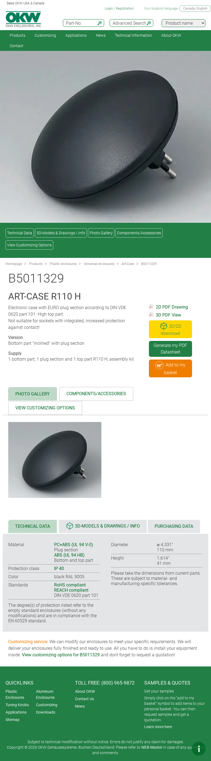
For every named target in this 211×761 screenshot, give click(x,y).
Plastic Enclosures (14, 694)
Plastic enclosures (63, 264)
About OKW (85, 691)
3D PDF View (168, 315)
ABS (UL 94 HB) (69, 555)
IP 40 (59, 568)
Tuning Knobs (17, 705)
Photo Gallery (101, 233)
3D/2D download (171, 330)
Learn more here (158, 727)
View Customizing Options (29, 245)
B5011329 (149, 264)
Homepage (13, 264)
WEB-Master (151, 747)
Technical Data (19, 233)
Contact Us (84, 699)
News (101, 35)
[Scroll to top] (182, 749)
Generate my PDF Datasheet (170, 349)
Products (17, 35)
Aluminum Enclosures (45, 694)
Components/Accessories (139, 233)
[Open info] (199, 749)
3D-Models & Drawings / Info (61, 233)
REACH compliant (71, 590)
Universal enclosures (99, 264)
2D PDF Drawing (172, 307)
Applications (76, 35)
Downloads (45, 712)
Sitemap (12, 719)
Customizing (45, 35)
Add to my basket (175, 368)
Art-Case (127, 264)
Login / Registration (119, 8)
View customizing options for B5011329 (61, 654)
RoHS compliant (70, 585)
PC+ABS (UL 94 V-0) (73, 544)
